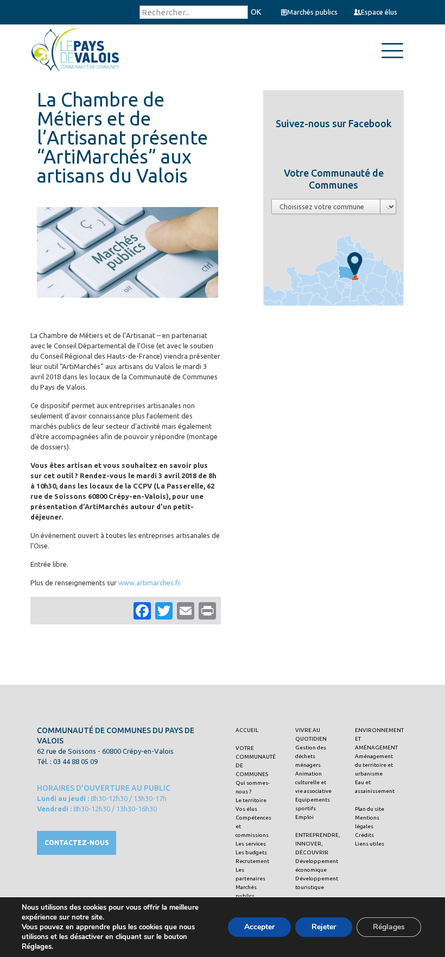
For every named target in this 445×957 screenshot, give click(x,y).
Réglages (389, 927)
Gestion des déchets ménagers (310, 756)
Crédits (364, 835)
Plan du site (369, 809)
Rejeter (324, 927)
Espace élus (379, 12)
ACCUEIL (247, 730)
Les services (251, 844)
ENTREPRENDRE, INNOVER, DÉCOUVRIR (317, 843)
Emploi (304, 817)
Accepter (259, 927)
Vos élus (246, 809)
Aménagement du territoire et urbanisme (374, 765)
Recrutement (252, 861)
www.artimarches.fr (149, 582)
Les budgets (251, 852)
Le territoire (251, 800)
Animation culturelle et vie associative (313, 782)
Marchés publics (312, 12)
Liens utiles (369, 844)
